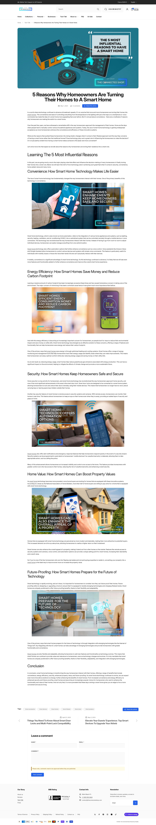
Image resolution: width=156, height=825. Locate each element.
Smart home (31, 249)
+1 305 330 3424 (87, 797)
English (133, 2)
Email (81, 742)
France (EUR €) (122, 2)
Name (33, 742)
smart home (33, 481)
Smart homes (31, 454)
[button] (134, 9)
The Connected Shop (125, 821)
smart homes (31, 115)
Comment (35, 751)
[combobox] (78, 9)
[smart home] (78, 230)
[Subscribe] (135, 803)
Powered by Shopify (134, 821)
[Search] (98, 9)
